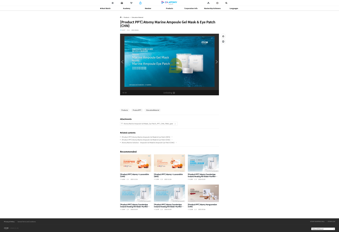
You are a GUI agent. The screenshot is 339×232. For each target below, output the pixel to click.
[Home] (121, 3)
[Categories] (113, 3)
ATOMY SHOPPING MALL (317, 221)
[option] (169, 61)
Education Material (137, 17)
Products (126, 17)
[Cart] (131, 3)
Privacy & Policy (9, 222)
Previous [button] (122, 62)
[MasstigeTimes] (140, 3)
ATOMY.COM (331, 221)
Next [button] (217, 62)
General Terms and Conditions (27, 222)
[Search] (226, 3)
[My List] (208, 3)
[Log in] (217, 3)
